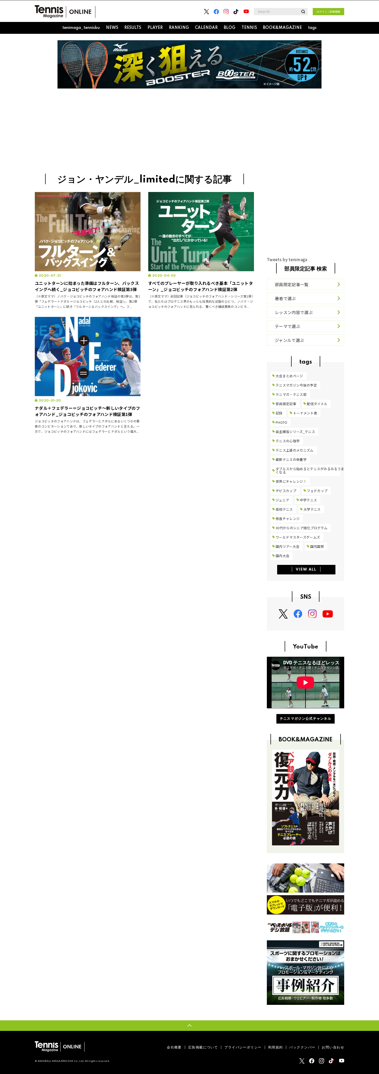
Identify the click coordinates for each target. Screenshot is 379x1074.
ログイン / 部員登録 (328, 11)
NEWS (112, 28)
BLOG (229, 28)
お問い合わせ (333, 1047)
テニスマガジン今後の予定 (296, 385)
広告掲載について (203, 1047)
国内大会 (282, 555)
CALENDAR (206, 28)
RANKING (179, 28)
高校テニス (284, 509)
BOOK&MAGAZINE (282, 28)
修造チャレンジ (288, 518)
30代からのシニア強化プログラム (301, 527)
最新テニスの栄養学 (291, 459)
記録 (279, 413)
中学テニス (308, 500)
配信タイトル (317, 403)
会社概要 (174, 1047)
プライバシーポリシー (242, 1047)
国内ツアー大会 (287, 546)
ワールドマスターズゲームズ (298, 537)
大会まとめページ (289, 375)
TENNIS (249, 28)
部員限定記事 (286, 403)
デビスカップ (286, 490)
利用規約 (275, 1047)
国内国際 (317, 546)
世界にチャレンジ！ (291, 481)
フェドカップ (317, 490)
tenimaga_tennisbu (81, 28)
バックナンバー (302, 1047)
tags (312, 28)
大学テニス (312, 509)
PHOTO (281, 422)
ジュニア (282, 500)
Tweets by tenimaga (287, 259)
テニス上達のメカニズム (295, 450)
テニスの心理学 (288, 440)
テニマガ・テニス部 (291, 394)
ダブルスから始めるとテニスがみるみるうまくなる (310, 470)
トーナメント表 (305, 413)
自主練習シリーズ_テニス (295, 431)
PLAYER (155, 28)
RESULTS (132, 28)
